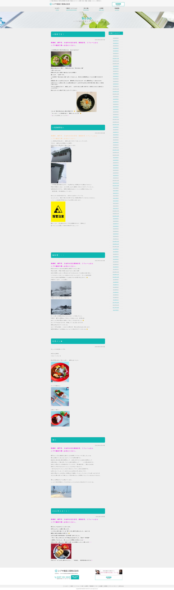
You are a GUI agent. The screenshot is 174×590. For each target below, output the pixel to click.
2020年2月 (116, 236)
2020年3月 (116, 233)
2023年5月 (116, 137)
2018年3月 (116, 294)
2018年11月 (116, 274)
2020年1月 (116, 238)
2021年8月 (116, 190)
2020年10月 (116, 216)
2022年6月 (116, 165)
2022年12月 (116, 150)
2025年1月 (116, 86)
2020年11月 (116, 213)
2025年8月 (116, 68)
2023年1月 (116, 147)
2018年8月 (116, 282)
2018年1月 (116, 299)
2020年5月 (116, 228)
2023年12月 (116, 119)
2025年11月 (116, 61)
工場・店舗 (86, 9)
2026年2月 (116, 53)
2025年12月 (116, 58)
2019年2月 (116, 266)
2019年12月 (116, 241)
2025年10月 (116, 63)
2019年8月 (116, 251)
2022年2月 (116, 175)
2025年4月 (116, 78)
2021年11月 (116, 183)
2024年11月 (116, 91)
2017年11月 (116, 305)
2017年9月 (116, 310)
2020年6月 (116, 226)
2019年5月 (116, 259)
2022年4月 (116, 170)
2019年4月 (116, 261)
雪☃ (54, 440)
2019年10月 (116, 246)
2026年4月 (116, 48)
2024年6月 (116, 104)
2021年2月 (116, 205)
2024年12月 (116, 89)
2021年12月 (116, 180)
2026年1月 (116, 55)
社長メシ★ (57, 341)
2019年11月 (116, 244)
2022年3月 (116, 172)
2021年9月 (116, 188)
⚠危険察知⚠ (58, 127)
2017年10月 (116, 307)
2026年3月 (116, 50)
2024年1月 (116, 116)
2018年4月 (116, 292)
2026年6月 (116, 43)
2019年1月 (116, 269)
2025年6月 (116, 73)
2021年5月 (116, 198)
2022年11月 (116, 152)
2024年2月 (116, 114)
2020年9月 (116, 218)
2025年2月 (116, 83)
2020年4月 (116, 231)
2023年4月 (116, 139)
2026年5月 (116, 45)
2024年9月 (116, 96)
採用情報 (118, 4)
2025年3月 (116, 81)
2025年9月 (116, 66)
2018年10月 (116, 277)
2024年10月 (116, 94)
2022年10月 (116, 155)
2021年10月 (116, 185)
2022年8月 (116, 160)
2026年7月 (116, 40)
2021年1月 (116, 208)
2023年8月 (116, 129)
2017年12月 (116, 302)
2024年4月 (116, 109)
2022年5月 (116, 167)
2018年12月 (116, 272)
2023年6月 (116, 134)
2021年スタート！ (61, 511)
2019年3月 (116, 264)
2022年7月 (116, 162)
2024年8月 (116, 99)
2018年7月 (116, 284)
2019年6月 (116, 256)
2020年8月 (116, 221)
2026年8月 (116, 38)
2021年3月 (116, 203)
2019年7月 (116, 254)
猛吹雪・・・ (58, 255)
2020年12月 (116, 210)
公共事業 (101, 9)
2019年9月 (116, 249)
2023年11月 (116, 122)
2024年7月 (116, 101)
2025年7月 (116, 71)
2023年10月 (116, 124)
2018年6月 (116, 287)
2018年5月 (116, 289)
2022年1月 (116, 177)
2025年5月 (116, 76)
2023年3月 (116, 142)
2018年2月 (116, 297)
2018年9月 (116, 279)
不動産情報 (117, 9)
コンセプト (57, 9)
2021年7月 (116, 193)
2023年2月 (116, 144)
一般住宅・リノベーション (71, 9)
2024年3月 (116, 111)
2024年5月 (116, 106)
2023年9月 (116, 127)
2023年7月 (116, 132)
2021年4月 (116, 200)
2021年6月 (116, 195)
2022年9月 (116, 157)
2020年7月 (116, 223)
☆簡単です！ (58, 34)
